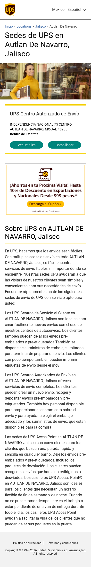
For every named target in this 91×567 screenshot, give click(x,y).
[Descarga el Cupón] (45, 214)
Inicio (9, 26)
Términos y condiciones (62, 543)
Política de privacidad (27, 543)
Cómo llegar (65, 145)
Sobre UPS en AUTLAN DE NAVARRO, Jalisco (44, 233)
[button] (69, 9)
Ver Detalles (26, 145)
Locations (24, 26)
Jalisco (40, 26)
